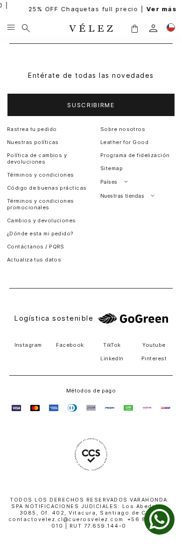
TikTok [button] (112, 345)
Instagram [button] (28, 345)
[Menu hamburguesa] (11, 28)
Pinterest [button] (154, 358)
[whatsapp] (159, 519)
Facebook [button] (70, 345)
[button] (134, 28)
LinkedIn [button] (112, 358)
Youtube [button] (153, 345)
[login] (153, 28)
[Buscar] (26, 28)
